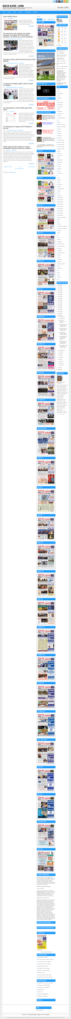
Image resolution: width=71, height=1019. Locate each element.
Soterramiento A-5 (61, 252)
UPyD (58, 266)
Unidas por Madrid (61, 263)
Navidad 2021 (60, 206)
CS (58, 120)
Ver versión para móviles (19, 168)
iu (57, 175)
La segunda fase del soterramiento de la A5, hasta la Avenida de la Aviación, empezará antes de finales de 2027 (48, 139)
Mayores (59, 186)
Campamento (60, 104)
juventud (59, 179)
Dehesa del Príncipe (61, 126)
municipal (59, 195)
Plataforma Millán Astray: (48, 117)
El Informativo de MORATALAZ (44, 985)
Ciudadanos (59, 111)
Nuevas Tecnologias (61, 217)
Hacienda (59, 168)
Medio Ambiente (60, 188)
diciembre (61, 316)
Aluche (58, 95)
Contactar (35, 12)
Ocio (58, 221)
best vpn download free (54, 1017)
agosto (60, 351)
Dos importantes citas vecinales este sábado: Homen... (63, 325)
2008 (59, 369)
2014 (59, 307)
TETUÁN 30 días (41, 989)
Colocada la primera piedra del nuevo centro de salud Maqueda (19, 60)
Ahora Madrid (60, 93)
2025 (59, 287)
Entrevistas (59, 155)
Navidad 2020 (60, 204)
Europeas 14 (60, 159)
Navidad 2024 (60, 213)
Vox (58, 279)
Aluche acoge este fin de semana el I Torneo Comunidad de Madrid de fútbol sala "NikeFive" (17, 147)
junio (60, 355)
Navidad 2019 (60, 201)
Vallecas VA (40, 991)
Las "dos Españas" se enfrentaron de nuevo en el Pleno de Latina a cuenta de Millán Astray (46, 145)
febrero (60, 363)
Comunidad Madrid (10, 63)
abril (60, 359)
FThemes (12, 1017)
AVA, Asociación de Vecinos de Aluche (45, 959)
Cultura (9, 12)
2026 (59, 285)
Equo (58, 157)
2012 (59, 311)
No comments (10, 18)
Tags (44, 19)
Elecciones (59, 137)
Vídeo (58, 274)
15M (58, 89)
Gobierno (59, 166)
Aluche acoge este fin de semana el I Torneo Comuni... (63, 346)
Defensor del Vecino (61, 124)
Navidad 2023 (60, 210)
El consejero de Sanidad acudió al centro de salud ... (63, 333)
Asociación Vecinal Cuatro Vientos (44, 974)
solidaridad (59, 250)
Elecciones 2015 (60, 140)
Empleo (59, 151)
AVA (58, 100)
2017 (59, 302)
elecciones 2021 (60, 146)
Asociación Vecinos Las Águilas (44, 963)
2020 (59, 296)
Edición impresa (28, 12)
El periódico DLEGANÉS (42, 996)
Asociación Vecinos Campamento (44, 961)
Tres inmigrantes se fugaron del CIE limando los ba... (63, 342)
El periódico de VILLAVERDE (43, 987)
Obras (58, 219)
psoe (7, 111)
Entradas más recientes (8, 166)
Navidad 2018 (60, 199)
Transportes (59, 259)
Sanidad (15, 63)
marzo (60, 361)
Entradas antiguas (32, 166)
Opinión (59, 224)
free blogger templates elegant (44, 1017)
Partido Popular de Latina (43, 966)
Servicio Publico (60, 243)
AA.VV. (8, 38)
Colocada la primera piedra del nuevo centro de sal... (63, 329)
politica (58, 232)
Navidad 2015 (60, 197)
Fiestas (58, 164)
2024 (59, 288)
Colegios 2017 (60, 113)
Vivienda (59, 277)
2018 (59, 300)
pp (57, 235)
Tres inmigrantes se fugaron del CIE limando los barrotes (17, 127)
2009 (59, 367)
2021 (59, 294)
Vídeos (15, 12)
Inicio (4, 12)
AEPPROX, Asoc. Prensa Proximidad (45, 983)
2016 (59, 304)
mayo (60, 357)
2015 (59, 305)
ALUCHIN (59, 98)
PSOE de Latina (41, 972)
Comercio (59, 115)
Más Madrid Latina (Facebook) (44, 968)
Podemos (59, 230)
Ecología (59, 133)
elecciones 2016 (60, 142)
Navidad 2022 (60, 208)
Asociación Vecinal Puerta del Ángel (45, 977)
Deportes (21, 12)
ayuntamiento (60, 102)
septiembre (61, 350)
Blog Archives (51, 19)
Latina (58, 182)
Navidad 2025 (60, 215)
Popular (39, 19)
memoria (14, 38)
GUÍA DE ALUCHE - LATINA (13, 5)
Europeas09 (59, 162)
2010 (59, 315)
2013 (59, 309)
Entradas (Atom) (12, 172)
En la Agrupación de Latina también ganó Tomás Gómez (17, 108)
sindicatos (59, 248)
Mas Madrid (59, 184)
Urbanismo (59, 268)
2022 (59, 292)
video (58, 272)
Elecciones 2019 (60, 144)
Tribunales (59, 261)
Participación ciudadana (62, 226)
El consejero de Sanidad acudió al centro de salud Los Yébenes (18, 84)
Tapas (58, 257)
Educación (59, 135)
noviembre (61, 318)
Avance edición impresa (10, 16)
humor (58, 171)
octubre (60, 320)
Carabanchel (59, 106)
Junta (58, 177)
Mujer (58, 193)
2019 (59, 298)
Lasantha (22, 1017)
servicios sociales (61, 246)
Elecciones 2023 (60, 148)
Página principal (40, 1010)
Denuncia (59, 129)
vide (58, 270)
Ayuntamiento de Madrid (42, 957)
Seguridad (11, 130)
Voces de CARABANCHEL (43, 994)
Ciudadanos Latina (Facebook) (44, 970)
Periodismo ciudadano (61, 228)
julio (60, 353)
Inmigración (59, 173)
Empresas (59, 153)
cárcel (10, 38)
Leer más (31, 25)
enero (60, 365)
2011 (59, 313)
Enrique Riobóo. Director (62, 383)
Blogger (50, 951)
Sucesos (15, 130)
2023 (59, 290)
